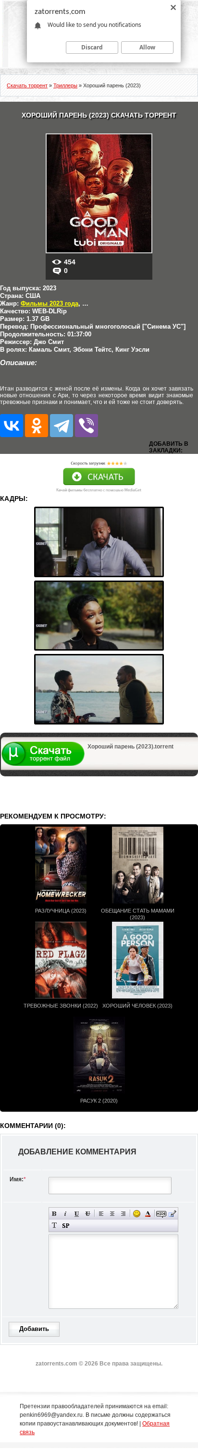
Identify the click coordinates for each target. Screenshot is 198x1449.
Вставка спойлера (65, 1226)
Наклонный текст (65, 1214)
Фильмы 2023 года (49, 303)
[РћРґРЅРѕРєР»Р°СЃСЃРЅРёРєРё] (36, 425)
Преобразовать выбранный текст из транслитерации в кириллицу (54, 1226)
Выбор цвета (147, 1214)
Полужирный (54, 1214)
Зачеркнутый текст (87, 1214)
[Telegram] (61, 425)
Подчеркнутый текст (76, 1214)
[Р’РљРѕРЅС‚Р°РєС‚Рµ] (11, 425)
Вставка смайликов (136, 1214)
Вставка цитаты (172, 1214)
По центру (112, 1214)
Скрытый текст (161, 1214)
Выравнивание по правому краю (123, 1214)
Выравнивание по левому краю (101, 1214)
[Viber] (86, 425)
